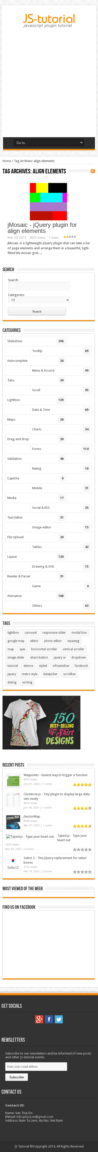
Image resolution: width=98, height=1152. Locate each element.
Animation (35, 596)
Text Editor (35, 517)
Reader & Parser (35, 576)
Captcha (35, 478)
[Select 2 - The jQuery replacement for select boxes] (13, 870)
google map (16, 641)
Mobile (60, 488)
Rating (60, 468)
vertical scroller (73, 649)
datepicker (50, 674)
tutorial (13, 666)
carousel (31, 632)
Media (35, 498)
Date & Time (60, 410)
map (11, 649)
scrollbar (69, 674)
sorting (27, 682)
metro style (29, 674)
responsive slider (54, 632)
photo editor (53, 641)
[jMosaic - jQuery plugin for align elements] (48, 220)
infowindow (61, 666)
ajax (22, 649)
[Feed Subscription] (93, 171)
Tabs (35, 380)
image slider (16, 657)
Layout (35, 557)
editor (34, 641)
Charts (60, 429)
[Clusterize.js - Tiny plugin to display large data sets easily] (13, 806)
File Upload (35, 537)
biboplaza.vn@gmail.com (35, 1117)
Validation (35, 459)
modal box (79, 632)
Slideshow (35, 341)
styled (43, 666)
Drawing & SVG (60, 566)
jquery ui (60, 657)
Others (60, 606)
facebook (81, 666)
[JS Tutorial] (49, 24)
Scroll (60, 390)
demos (28, 666)
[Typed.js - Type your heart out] (30, 836)
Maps (35, 419)
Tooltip (60, 351)
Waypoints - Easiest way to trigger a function (55, 775)
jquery (12, 674)
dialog (12, 682)
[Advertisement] (49, 84)
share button (39, 657)
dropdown (78, 657)
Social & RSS (60, 508)
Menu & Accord (60, 370)
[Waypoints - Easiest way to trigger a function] (13, 787)
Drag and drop (35, 439)
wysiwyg (73, 641)
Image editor (60, 527)
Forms (60, 449)
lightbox (13, 632)
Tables (60, 547)
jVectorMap (32, 816)
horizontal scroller (44, 649)
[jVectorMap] (13, 828)
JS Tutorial (22, 1146)
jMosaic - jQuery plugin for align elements (42, 227)
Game (60, 586)
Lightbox (35, 400)
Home (7, 161)
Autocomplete (35, 361)
